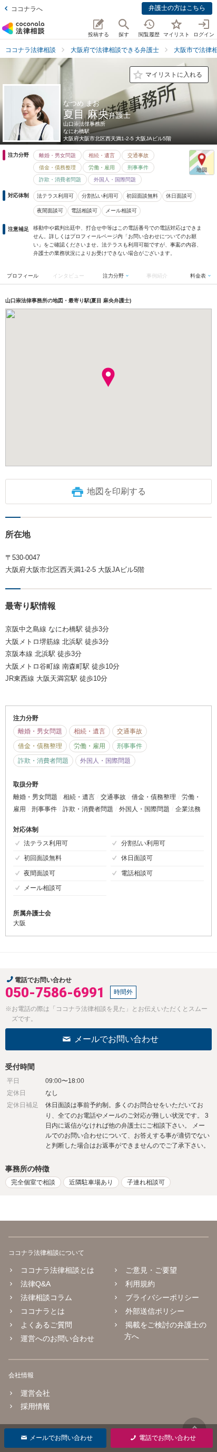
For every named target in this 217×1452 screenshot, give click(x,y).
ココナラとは (43, 1311)
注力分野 (113, 276)
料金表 (198, 276)
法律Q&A (36, 1284)
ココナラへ (27, 9)
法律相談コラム (46, 1297)
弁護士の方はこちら (177, 8)
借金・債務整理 (57, 167)
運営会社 (35, 1393)
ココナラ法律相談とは (57, 1270)
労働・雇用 (101, 167)
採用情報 (35, 1406)
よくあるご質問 (46, 1325)
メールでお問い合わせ (116, 1039)
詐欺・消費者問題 (60, 179)
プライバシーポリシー (162, 1297)
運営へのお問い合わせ (57, 1338)
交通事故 (138, 155)
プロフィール (22, 276)
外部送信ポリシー (154, 1311)
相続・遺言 (101, 155)
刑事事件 (138, 167)
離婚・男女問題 (57, 155)
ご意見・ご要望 (151, 1270)
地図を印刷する (116, 491)
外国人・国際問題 (115, 179)
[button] (108, 377)
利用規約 (140, 1284)
